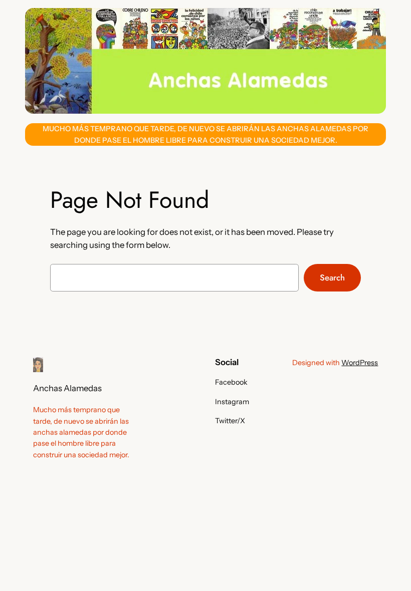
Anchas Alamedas (67, 388)
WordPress (359, 362)
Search (332, 277)
